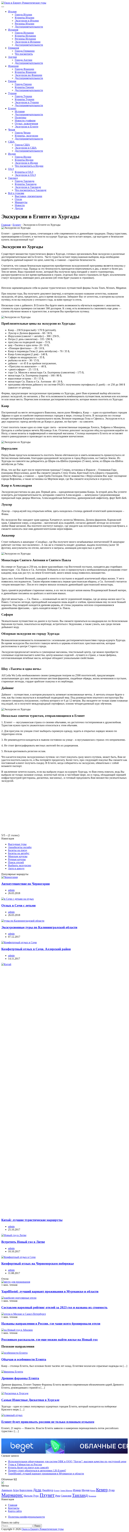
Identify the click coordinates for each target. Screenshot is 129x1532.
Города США (22, 144)
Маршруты (21, 202)
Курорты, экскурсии (26, 135)
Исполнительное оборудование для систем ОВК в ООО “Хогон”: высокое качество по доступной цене (67, 1461)
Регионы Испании (25, 38)
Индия (12, 153)
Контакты (13, 1508)
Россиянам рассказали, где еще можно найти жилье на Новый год (49, 1339)
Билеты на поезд (17, 850)
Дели (37, 1490)
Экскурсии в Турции (27, 102)
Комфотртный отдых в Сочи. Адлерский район (36, 949)
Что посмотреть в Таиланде (30, 190)
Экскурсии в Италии (27, 20)
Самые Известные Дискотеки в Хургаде (30, 1400)
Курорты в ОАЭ (24, 172)
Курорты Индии (24, 159)
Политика (20, 117)
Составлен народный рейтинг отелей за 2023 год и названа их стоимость (54, 1307)
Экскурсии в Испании (27, 41)
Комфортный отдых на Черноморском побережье (37, 1263)
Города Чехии (23, 132)
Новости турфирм (25, 120)
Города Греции (23, 84)
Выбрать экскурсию (19, 865)
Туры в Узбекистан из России (25, 1464)
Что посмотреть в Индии (29, 165)
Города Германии (25, 50)
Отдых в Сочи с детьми (18, 905)
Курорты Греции (24, 87)
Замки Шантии (66, 1490)
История (20, 111)
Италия (12, 11)
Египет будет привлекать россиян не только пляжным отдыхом (47, 1422)
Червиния (92, 1496)
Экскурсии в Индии (26, 162)
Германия (13, 47)
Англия (12, 57)
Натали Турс (31, 1495)
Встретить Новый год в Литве (23, 1242)
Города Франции (24, 69)
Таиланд (13, 178)
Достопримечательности (29, 26)
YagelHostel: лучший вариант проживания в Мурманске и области (49, 1291)
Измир (77, 1490)
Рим (57, 1495)
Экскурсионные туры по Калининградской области (39, 927)
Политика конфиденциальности (26, 1516)
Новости (20, 205)
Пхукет (47, 1495)
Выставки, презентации (28, 196)
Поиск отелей (16, 862)
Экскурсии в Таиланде (28, 187)
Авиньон (6, 1490)
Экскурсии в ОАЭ (25, 175)
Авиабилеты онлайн (20, 847)
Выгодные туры (17, 844)
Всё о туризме (16, 193)
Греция (12, 81)
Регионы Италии (24, 23)
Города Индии (23, 156)
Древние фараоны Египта (20, 1378)
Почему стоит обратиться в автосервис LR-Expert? (37, 1470)
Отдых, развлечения (26, 123)
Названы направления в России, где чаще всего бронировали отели (50, 1323)
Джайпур (47, 1490)
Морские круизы (17, 856)
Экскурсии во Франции (28, 75)
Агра (16, 1490)
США (11, 141)
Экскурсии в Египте (26, 126)
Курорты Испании (25, 35)
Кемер (102, 1489)
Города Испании (24, 32)
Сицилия (66, 1495)
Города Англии (23, 60)
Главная (12, 1505)
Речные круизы (17, 859)
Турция (12, 93)
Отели (18, 199)
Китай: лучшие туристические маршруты (31, 1220)
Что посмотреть (24, 53)
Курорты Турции (24, 99)
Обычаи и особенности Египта (23, 1359)
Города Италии (23, 14)
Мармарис (12, 1495)
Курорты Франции (25, 72)
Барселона (25, 1490)
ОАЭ (11, 169)
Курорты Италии (24, 17)
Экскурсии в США (26, 147)
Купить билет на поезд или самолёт (28, 1467)
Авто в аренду (16, 868)
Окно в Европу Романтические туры (43, 1529)
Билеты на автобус (18, 853)
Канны (92, 1490)
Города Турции (23, 96)
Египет (12, 108)
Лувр (111, 1490)
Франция (13, 66)
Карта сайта (15, 1511)
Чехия (11, 129)
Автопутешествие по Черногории (25, 883)
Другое (19, 208)
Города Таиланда (24, 181)
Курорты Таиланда (25, 184)
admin (11, 890)
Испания (13, 29)
